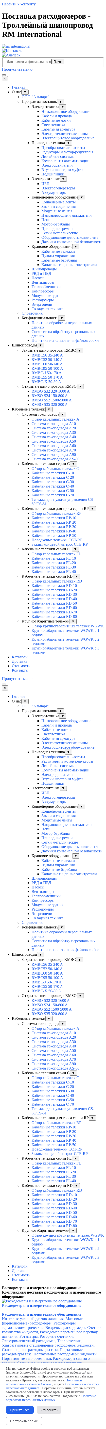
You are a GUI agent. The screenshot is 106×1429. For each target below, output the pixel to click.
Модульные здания (47, 295)
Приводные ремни (57, 228)
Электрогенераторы (58, 188)
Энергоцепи (42, 304)
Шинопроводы (44, 269)
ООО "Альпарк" (36, 97)
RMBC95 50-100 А (47, 368)
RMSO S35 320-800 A (50, 404)
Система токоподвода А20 (54, 428)
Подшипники (52, 174)
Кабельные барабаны (59, 260)
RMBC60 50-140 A (47, 364)
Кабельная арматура (58, 129)
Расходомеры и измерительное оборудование (41, 1305)
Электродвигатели (57, 165)
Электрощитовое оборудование (67, 138)
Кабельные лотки (56, 120)
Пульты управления (58, 256)
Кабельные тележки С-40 (53, 486)
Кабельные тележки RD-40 (54, 599)
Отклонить (49, 1410)
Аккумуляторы (54, 192)
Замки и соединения (58, 206)
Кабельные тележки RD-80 (54, 616)
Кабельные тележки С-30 (53, 482)
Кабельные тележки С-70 (53, 495)
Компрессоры (43, 291)
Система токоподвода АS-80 (55, 459)
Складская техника (48, 309)
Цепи (46, 220)
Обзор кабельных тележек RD (57, 581)
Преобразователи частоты (63, 148)
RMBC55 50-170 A (47, 377)
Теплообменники (46, 287)
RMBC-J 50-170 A (47, 373)
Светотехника (53, 125)
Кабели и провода (56, 116)
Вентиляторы (43, 282)
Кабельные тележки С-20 (53, 477)
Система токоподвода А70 (54, 450)
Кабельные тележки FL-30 (54, 567)
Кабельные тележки (58, 251)
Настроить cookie (24, 1421)
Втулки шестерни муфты (62, 170)
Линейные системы (57, 156)
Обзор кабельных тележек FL (56, 554)
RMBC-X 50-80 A (46, 382)
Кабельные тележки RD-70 (54, 612)
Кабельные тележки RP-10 (54, 518)
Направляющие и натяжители (66, 215)
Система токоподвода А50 (54, 441)
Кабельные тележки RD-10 (54, 585)
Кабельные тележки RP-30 (54, 527)
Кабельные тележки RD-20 (54, 590)
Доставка (19, 661)
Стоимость (21, 666)
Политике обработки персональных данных (51, 1398)
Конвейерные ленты (58, 202)
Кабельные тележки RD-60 (54, 608)
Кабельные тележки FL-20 (54, 563)
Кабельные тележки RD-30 (54, 594)
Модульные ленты (56, 211)
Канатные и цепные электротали (69, 265)
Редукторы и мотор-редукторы (67, 152)
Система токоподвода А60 (54, 446)
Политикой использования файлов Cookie (44, 1382)
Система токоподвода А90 (54, 454)
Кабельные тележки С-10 (53, 473)
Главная (18, 87)
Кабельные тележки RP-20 (54, 522)
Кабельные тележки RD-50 (54, 603)
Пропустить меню (17, 69)
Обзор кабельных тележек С (55, 468)
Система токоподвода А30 (54, 432)
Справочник (32, 313)
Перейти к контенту (19, 4)
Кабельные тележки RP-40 (54, 531)
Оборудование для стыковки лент (69, 237)
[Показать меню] (4, 75)
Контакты (20, 670)
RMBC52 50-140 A (47, 359)
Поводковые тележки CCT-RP (57, 540)
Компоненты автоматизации (65, 161)
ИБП (45, 184)
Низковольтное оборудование (66, 111)
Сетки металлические (59, 233)
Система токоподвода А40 (54, 437)
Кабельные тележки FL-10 (54, 558)
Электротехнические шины (64, 134)
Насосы (38, 278)
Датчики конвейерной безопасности (72, 242)
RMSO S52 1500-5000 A (52, 400)
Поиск (57, 62)
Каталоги (20, 657)
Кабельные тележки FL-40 (54, 571)
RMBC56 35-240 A (47, 355)
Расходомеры (43, 300)
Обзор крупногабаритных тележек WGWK (68, 626)
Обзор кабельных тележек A (55, 419)
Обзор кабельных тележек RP (56, 513)
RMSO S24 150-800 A (50, 396)
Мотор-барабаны (55, 224)
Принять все (20, 1410)
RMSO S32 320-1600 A (51, 391)
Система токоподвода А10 (54, 424)
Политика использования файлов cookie (65, 340)
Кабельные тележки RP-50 (54, 535)
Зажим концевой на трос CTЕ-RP (60, 544)
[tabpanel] (53, 1288)
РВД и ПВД (41, 273)
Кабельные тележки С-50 (53, 491)
